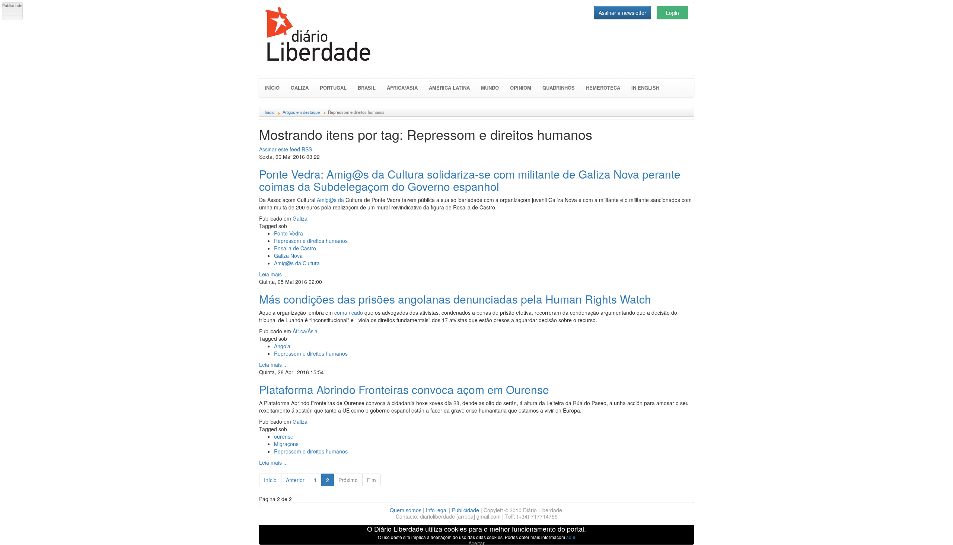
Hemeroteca (603, 87)
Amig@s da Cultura (297, 263)
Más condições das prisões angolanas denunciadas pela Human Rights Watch (455, 299)
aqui (570, 537)
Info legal (436, 510)
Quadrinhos (558, 87)
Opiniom (520, 87)
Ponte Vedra (288, 233)
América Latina (449, 87)
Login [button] (672, 12)
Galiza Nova (288, 255)
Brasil (367, 87)
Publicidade (465, 510)
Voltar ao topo (931, 529)
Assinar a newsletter (622, 12)
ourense (283, 436)
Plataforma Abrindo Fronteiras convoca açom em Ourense (404, 389)
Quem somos (405, 510)
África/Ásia (402, 87)
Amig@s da (330, 199)
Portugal (333, 87)
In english (645, 87)
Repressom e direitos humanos (311, 240)
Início (272, 87)
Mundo (490, 87)
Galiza (300, 87)
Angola (282, 346)
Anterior (295, 480)
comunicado (348, 312)
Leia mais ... (273, 274)
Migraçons (286, 444)
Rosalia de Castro (295, 248)
